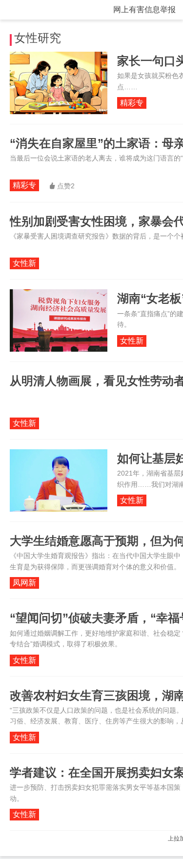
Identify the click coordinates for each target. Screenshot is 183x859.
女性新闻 (24, 264)
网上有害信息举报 (144, 9)
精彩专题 (131, 104)
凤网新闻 (24, 584)
